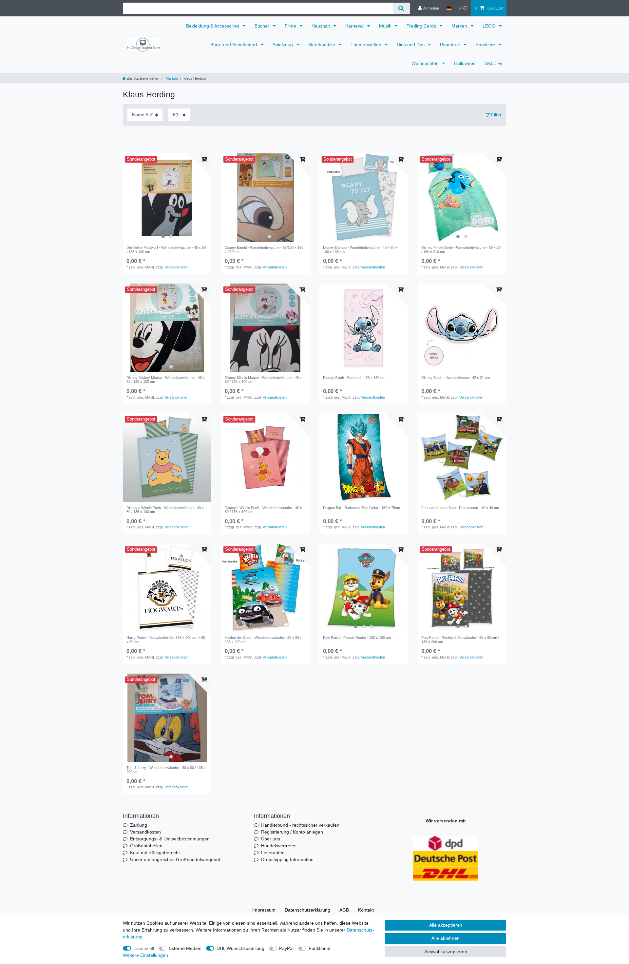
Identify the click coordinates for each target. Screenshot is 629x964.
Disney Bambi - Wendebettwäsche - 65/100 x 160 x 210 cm (264, 249)
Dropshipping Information (287, 859)
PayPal (286, 948)
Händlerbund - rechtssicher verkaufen (300, 825)
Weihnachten (425, 63)
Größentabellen (146, 845)
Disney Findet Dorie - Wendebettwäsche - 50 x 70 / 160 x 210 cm (461, 249)
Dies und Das (411, 44)
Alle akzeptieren (445, 925)
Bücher (263, 26)
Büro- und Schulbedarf (234, 44)
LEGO (490, 26)
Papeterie (450, 44)
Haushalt (321, 26)
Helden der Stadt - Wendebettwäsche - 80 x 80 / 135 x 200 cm (263, 639)
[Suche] (401, 8)
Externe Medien (185, 948)
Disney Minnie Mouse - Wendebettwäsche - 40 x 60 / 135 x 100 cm (263, 380)
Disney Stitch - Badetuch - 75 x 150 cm (354, 378)
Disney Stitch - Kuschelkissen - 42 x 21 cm (455, 378)
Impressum (264, 910)
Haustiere (486, 44)
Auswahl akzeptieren (445, 951)
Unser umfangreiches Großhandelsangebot (175, 859)
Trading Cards (422, 26)
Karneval (355, 26)
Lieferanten (273, 852)
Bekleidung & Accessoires (213, 26)
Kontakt (366, 910)
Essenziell (143, 948)
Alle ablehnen (445, 938)
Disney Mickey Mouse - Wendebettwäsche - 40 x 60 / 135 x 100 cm (165, 380)
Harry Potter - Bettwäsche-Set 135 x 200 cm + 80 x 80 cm (165, 639)
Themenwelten (367, 44)
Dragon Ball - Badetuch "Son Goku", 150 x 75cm (361, 508)
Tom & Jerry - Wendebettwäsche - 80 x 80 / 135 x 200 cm (166, 770)
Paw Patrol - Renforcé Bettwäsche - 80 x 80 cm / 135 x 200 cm (460, 639)
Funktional (319, 948)
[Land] (449, 8)
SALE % (493, 63)
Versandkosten (176, 267)
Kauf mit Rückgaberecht (155, 852)
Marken (459, 26)
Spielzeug (283, 44)
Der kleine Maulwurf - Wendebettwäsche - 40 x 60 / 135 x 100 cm (166, 249)
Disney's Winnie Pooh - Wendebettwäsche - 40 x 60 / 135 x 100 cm (165, 510)
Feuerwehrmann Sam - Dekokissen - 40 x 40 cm (460, 508)
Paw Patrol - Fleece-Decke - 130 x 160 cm (357, 637)
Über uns (270, 838)
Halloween (465, 63)
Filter (496, 114)
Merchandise (322, 44)
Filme (291, 26)
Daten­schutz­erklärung (307, 910)
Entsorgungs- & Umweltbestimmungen (170, 838)
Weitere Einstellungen (145, 955)
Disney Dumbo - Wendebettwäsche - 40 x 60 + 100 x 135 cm (360, 249)
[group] (167, 197)
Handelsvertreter (278, 845)
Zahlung (138, 825)
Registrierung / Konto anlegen (292, 832)
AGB (344, 910)
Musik (385, 26)
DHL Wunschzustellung (240, 948)
